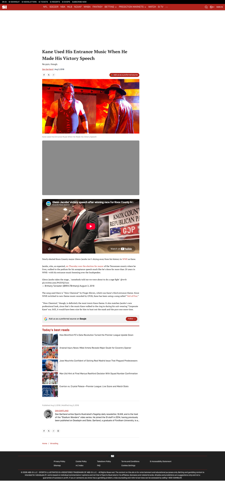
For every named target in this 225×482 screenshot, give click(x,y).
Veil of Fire (132, 296)
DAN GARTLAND (61, 411)
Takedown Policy (104, 462)
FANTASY (98, 7)
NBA (62, 7)
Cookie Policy (81, 462)
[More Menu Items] (166, 7)
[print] (58, 431)
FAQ (98, 466)
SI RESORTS (55, 2)
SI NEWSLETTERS (29, 2)
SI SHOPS (66, 2)
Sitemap (57, 466)
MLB (69, 7)
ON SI (4, 2)
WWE (125, 259)
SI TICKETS (43, 2)
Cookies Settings (128, 466)
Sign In (219, 7)
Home (44, 444)
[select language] (212, 7)
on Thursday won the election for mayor (85, 266)
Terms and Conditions (130, 462)
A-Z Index (79, 466)
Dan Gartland (47, 70)
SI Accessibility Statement (160, 462)
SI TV (160, 7)
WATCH (152, 7)
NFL (45, 7)
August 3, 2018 (87, 285)
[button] (111, 7)
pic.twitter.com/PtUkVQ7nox (55, 282)
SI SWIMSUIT (14, 2)
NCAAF (78, 7)
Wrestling (54, 444)
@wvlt (123, 279)
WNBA (87, 7)
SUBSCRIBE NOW (79, 2)
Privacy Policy (59, 462)
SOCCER (54, 7)
